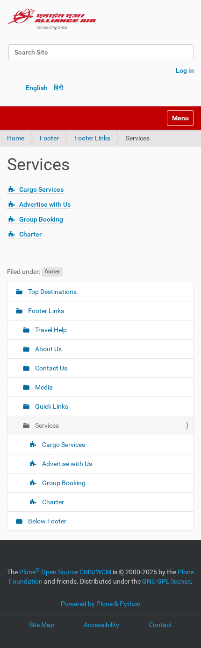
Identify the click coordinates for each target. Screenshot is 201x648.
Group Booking (41, 219)
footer (52, 272)
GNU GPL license (166, 581)
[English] (52, 18)
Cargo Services (41, 189)
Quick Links (51, 406)
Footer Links (92, 138)
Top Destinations (52, 291)
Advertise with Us (45, 204)
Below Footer (46, 521)
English (37, 87)
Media (43, 387)
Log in (185, 70)
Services (46, 425)
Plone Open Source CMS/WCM (65, 572)
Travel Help (50, 330)
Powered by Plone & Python (101, 603)
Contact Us (50, 368)
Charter (30, 234)
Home (15, 138)
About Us (48, 349)
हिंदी (58, 87)
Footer (49, 138)
